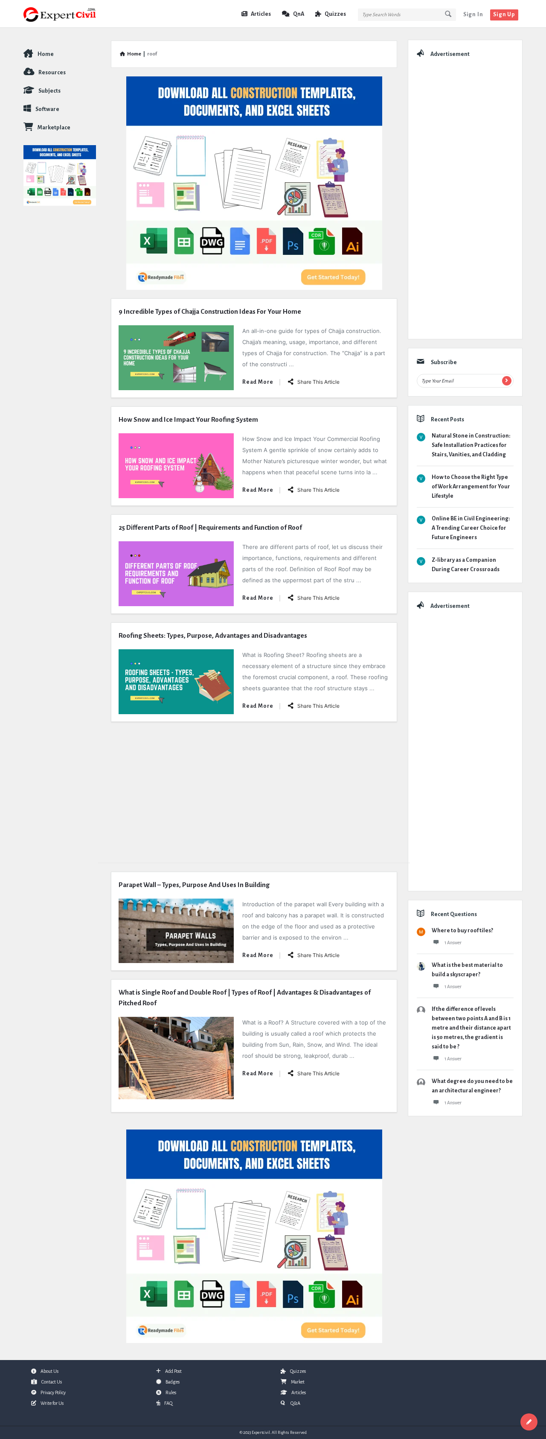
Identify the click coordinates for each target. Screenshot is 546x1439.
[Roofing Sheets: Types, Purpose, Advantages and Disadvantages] (176, 681)
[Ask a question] (528, 1421)
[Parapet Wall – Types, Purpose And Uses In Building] (176, 930)
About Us (49, 1371)
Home (46, 54)
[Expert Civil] (66, 14)
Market (298, 1381)
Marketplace (54, 128)
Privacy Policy (53, 1392)
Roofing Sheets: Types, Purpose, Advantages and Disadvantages (213, 635)
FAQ (168, 1403)
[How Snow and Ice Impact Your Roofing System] (176, 465)
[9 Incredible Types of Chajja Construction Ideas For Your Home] (176, 357)
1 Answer (453, 942)
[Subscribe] (506, 380)
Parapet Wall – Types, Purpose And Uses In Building (194, 884)
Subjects (49, 91)
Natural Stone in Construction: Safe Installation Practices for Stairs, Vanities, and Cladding (471, 445)
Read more (257, 382)
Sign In (473, 15)
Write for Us (52, 1403)
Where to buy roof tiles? (462, 931)
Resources (52, 73)
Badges (173, 1381)
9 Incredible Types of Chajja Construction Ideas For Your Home (210, 311)
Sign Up (504, 15)
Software (47, 109)
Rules (171, 1392)
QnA (298, 14)
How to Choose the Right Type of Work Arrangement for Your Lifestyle (471, 486)
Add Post (173, 1371)
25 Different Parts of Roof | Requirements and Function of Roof (210, 527)
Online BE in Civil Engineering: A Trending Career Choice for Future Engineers (471, 528)
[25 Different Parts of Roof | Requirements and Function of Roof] (176, 573)
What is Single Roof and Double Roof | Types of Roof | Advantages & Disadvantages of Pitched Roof (245, 998)
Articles (261, 14)
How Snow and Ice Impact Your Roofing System (188, 419)
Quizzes (335, 14)
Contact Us (51, 1381)
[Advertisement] (254, 790)
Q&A (295, 1403)
